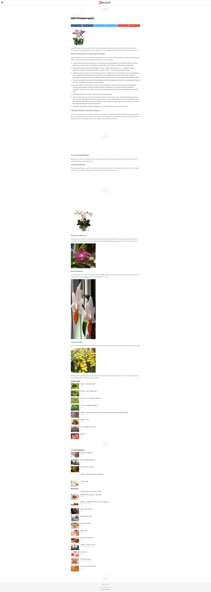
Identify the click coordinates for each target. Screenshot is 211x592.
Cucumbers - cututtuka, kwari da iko (90, 398)
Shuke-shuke (78, 15)
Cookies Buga (84, 481)
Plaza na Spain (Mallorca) (87, 460)
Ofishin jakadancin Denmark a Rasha (90, 491)
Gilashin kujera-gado (86, 516)
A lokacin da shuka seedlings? (88, 405)
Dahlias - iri (83, 434)
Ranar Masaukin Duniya (87, 467)
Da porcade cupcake (86, 509)
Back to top (105, 584)
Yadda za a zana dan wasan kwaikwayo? (92, 474)
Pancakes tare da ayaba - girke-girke (91, 495)
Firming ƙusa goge (85, 559)
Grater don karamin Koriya (87, 566)
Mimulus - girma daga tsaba (88, 391)
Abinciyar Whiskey (85, 523)
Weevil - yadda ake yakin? (87, 384)
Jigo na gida (83, 530)
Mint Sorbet (83, 552)
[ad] (83, 340)
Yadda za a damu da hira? (88, 545)
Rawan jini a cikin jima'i (86, 453)
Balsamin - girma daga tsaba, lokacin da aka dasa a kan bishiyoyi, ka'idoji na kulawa (104, 412)
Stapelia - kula (84, 419)
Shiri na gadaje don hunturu (88, 427)
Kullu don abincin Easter (87, 537)
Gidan (72, 15)
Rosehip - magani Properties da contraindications (94, 502)
